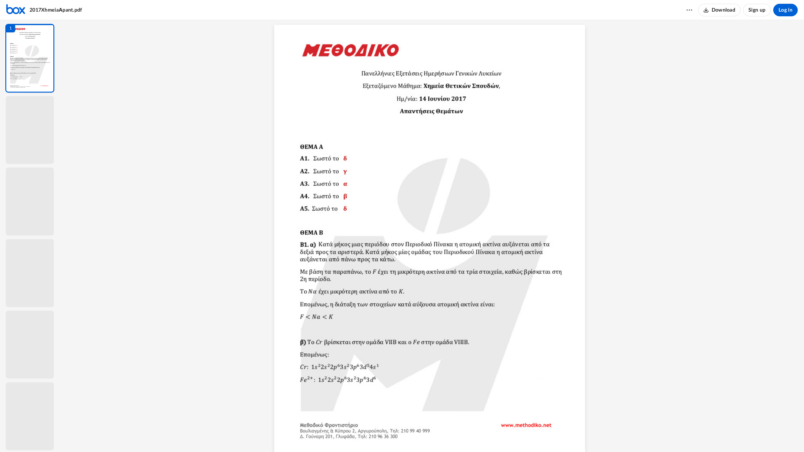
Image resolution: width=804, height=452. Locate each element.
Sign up (756, 10)
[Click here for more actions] (689, 10)
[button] (29, 58)
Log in (785, 10)
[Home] (15, 10)
